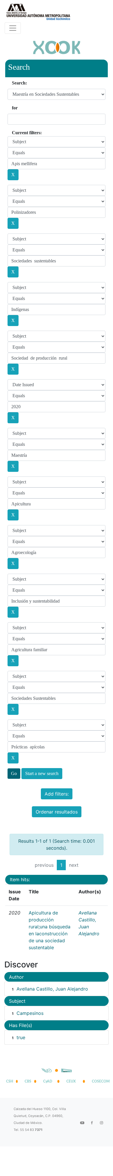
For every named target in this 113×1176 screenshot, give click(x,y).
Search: (19, 82)
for (15, 107)
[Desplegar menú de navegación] (13, 28)
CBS (28, 1081)
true (21, 1037)
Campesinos (30, 1013)
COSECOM (99, 1081)
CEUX (71, 1081)
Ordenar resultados (57, 812)
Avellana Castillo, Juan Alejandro (52, 989)
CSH (9, 1081)
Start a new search (42, 773)
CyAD (47, 1081)
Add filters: (57, 794)
